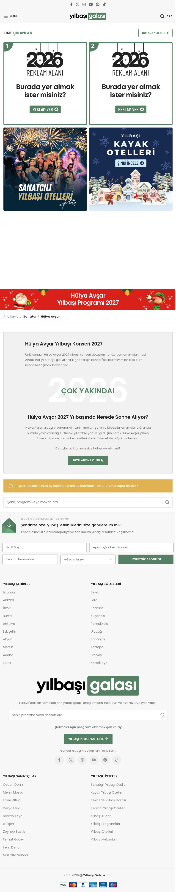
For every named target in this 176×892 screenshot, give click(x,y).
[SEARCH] (167, 502)
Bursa (7, 616)
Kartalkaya (99, 663)
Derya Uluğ (11, 808)
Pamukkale (99, 623)
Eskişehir (9, 631)
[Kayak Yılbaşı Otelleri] (131, 169)
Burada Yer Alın (153, 33)
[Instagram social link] (84, 4)
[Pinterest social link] (97, 4)
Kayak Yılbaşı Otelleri (107, 792)
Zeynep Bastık (14, 831)
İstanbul (9, 592)
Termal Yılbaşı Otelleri (108, 808)
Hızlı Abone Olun (86, 460)
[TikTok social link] (104, 4)
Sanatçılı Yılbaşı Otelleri (109, 784)
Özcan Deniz (13, 784)
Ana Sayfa (11, 316)
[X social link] (77, 4)
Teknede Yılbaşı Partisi (108, 800)
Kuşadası (98, 616)
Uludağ (96, 631)
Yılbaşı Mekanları (104, 839)
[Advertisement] (88, 252)
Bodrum (97, 608)
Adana (8, 655)
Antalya (9, 623)
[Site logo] (88, 16)
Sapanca (98, 639)
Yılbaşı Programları (105, 823)
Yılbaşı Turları (101, 816)
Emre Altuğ (11, 800)
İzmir (7, 608)
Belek (95, 592)
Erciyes (96, 655)
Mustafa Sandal (15, 855)
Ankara (8, 600)
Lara (94, 600)
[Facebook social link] (71, 4)
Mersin (8, 647)
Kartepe (97, 647)
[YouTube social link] (90, 4)
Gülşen (8, 823)
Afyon (7, 639)
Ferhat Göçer (13, 839)
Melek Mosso (13, 792)
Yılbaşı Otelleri (102, 831)
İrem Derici (11, 847)
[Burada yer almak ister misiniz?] (45, 83)
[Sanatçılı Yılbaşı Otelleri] (45, 169)
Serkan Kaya (12, 816)
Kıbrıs (7, 663)
